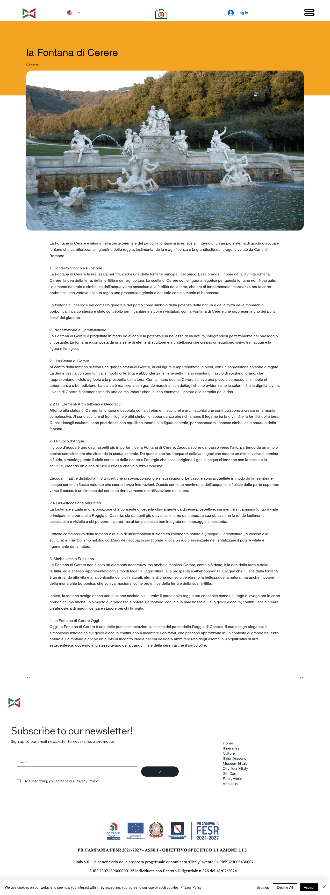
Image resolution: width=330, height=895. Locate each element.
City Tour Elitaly (235, 768)
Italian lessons (234, 758)
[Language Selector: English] (72, 12)
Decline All (285, 887)
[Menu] (309, 12)
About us (230, 783)
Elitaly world (232, 778)
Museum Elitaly (235, 763)
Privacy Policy (190, 887)
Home (228, 743)
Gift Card (230, 773)
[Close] (324, 887)
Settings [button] (263, 887)
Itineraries (231, 748)
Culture (229, 753)
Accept (309, 887)
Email (22, 762)
